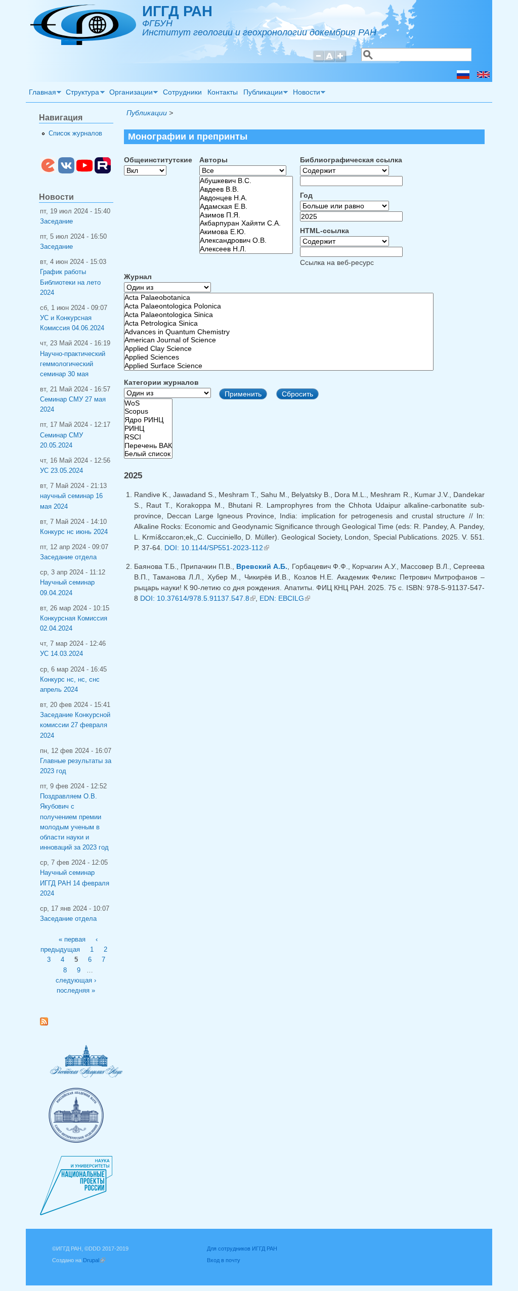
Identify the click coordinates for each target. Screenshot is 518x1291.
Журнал (138, 277)
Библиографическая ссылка (351, 160)
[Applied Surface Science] (278, 366)
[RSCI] (148, 437)
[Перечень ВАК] (148, 445)
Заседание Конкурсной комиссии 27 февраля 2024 (75, 725)
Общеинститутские (158, 160)
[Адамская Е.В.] (246, 206)
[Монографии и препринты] (463, 76)
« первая (72, 939)
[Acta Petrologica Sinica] (278, 323)
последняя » (76, 990)
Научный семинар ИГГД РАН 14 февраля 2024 (74, 883)
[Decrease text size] (318, 60)
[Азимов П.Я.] (246, 215)
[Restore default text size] (329, 60)
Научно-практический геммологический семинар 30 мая (72, 364)
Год (306, 195)
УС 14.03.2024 (61, 653)
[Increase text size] (341, 60)
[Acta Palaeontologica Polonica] (278, 306)
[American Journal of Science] (278, 340)
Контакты (222, 92)
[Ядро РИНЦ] (148, 420)
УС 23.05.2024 (61, 470)
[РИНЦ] (148, 428)
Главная (41, 93)
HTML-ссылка (324, 231)
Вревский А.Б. (261, 566)
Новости (305, 93)
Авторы (213, 160)
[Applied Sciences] (278, 357)
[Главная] (83, 42)
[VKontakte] (66, 171)
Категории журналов (161, 382)
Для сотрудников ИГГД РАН (242, 1248)
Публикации (261, 93)
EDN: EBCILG (285, 598)
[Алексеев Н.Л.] (246, 249)
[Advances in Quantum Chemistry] (278, 332)
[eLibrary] (48, 171)
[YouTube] (84, 171)
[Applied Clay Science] (278, 348)
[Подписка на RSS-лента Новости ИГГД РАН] (48, 1023)
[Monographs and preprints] (483, 76)
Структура (81, 93)
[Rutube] (103, 171)
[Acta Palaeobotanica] (278, 297)
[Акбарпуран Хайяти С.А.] (246, 223)
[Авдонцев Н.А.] (246, 198)
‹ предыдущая (69, 944)
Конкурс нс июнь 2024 (74, 532)
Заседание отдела (68, 557)
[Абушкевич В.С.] (246, 180)
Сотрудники (182, 92)
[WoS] (148, 403)
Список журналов (75, 133)
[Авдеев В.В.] (246, 189)
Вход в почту (223, 1260)
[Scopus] (148, 411)
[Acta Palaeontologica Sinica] (278, 314)
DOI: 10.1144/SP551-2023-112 (216, 548)
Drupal (94, 1260)
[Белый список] (148, 454)
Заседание (56, 221)
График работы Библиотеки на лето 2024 (70, 282)
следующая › (76, 980)
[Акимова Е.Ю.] (246, 232)
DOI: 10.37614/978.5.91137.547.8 (197, 598)
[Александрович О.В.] (246, 240)
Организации (129, 93)
